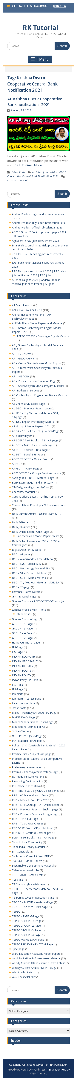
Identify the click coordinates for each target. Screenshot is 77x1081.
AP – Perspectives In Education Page (34, 381)
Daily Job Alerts (21, 527)
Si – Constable (20, 851)
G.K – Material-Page (24, 596)
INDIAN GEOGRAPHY (25, 661)
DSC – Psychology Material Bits (31, 568)
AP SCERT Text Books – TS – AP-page (35, 440)
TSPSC (16, 911)
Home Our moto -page (26, 642)
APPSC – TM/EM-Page (25, 468)
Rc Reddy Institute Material (28, 776)
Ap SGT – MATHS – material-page (32, 445)
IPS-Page (17, 684)
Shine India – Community (27, 842)
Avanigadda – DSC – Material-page (33, 478)
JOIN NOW (59, 6)
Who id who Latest (23, 972)
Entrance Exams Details (26, 592)
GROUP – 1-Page (22, 624)
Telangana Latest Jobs (25, 870)
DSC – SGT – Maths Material (29, 578)
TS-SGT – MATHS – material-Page (32, 902)
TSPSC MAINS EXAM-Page (28, 939)
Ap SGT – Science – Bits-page (30, 450)
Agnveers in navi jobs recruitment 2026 (35, 241)
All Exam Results (22, 305)
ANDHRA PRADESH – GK (27, 310)
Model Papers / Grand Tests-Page (32, 722)
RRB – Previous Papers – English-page (35, 809)
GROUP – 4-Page (22, 633)
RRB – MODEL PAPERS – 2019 (30, 800)
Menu (44, 59)
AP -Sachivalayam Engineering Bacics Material (39, 395)
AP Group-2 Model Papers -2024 (31, 426)
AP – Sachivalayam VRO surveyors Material (38, 386)
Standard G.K (24, 614)
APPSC (16, 464)
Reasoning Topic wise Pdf (27, 781)
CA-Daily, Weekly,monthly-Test (30, 487)
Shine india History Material (28, 847)
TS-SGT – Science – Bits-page (30, 907)
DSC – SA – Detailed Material (29, 573)
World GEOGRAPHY (24, 977)
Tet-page (17, 879)
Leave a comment (17, 180)
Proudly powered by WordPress (26, 1069)
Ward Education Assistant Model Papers (36, 953)
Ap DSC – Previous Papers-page (31, 408)
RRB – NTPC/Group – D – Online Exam (35, 804)
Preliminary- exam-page (26, 767)
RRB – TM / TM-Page (25, 819)
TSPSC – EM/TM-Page (25, 916)
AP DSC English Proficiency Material (33, 421)
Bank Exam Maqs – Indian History (32, 482)
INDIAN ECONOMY (23, 656)
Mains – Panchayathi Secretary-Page (34, 712)
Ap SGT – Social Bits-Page (28, 454)
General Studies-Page (25, 619)
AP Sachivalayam (22, 435)
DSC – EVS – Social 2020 (26, 563)
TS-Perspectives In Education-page (33, 897)
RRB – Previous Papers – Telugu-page (35, 814)
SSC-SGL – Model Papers (27, 861)
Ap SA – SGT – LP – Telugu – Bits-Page (35, 431)
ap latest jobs (40, 172)
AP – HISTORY (20, 376)
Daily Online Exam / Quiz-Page (30, 531)
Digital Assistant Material (27, 549)
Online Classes (21, 731)
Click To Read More (28, 165)
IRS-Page (17, 689)
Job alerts (17, 694)
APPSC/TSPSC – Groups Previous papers (36, 473)
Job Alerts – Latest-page (26, 698)
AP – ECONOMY (22, 354)
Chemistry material (23, 492)
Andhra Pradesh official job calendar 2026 (37, 227)
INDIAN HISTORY (22, 666)
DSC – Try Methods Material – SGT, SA (35, 582)
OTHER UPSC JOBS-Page (27, 736)
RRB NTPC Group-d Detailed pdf (31, 833)
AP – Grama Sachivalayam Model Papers (36, 363)
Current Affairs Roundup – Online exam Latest (39, 505)
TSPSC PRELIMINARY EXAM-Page (32, 944)
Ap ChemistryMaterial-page (28, 403)
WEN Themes (38, 1073)
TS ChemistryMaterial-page (28, 884)
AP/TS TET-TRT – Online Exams (31, 459)
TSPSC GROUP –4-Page (26, 935)
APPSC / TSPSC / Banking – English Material (43, 336)
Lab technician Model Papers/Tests (38, 536)
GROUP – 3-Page (22, 628)
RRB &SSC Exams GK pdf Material (32, 828)
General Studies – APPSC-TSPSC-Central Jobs (39, 601)
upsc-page (18, 949)
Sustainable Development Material (33, 865)
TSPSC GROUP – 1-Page (26, 921)
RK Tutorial (40, 28)
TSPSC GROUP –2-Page (26, 925)
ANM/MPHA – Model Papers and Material (37, 323)
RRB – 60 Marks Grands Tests (30, 795)
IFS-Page (17, 652)
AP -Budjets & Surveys (25, 390)
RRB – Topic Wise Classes (27, 823)
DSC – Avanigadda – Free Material (32, 559)
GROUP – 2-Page (22, 638)
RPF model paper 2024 (26, 786)
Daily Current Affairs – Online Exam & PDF (37, 514)
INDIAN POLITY (21, 670)
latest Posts (18, 172)
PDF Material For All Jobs (27, 740)
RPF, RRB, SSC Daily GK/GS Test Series (35, 790)
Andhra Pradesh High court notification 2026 (39, 223)
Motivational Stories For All (28, 726)
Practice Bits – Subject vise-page (31, 754)
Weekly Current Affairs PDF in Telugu (34, 967)
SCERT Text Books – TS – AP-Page (33, 837)
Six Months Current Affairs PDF (31, 856)
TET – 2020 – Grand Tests (28, 875)
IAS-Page (17, 647)
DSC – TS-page (21, 587)
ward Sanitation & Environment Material (36, 958)
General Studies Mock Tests (29, 610)
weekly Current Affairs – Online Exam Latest (38, 963)
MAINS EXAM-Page (23, 717)
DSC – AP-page (21, 554)
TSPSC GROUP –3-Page (26, 930)
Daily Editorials (21, 522)
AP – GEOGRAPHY (23, 358)
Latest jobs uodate (23, 703)
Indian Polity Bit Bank (25, 680)
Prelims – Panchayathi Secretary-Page (35, 772)
